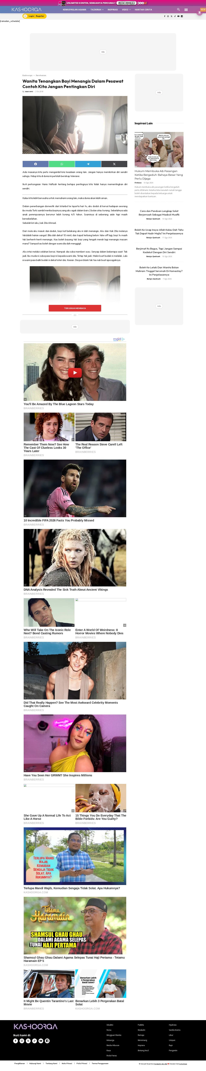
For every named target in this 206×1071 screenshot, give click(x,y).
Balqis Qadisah (153, 219)
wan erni (29, 91)
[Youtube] (178, 16)
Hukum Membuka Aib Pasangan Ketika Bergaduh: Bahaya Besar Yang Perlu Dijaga (159, 175)
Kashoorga (27, 75)
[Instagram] (168, 16)
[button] (178, 9)
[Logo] (26, 9)
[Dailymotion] (182, 16)
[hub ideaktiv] (186, 8)
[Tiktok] (175, 16)
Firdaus (138, 182)
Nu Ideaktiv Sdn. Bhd (160, 1064)
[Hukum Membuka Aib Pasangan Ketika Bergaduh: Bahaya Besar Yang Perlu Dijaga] (159, 149)
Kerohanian (41, 75)
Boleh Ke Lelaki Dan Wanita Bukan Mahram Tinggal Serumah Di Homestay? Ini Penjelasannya (159, 271)
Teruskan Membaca (75, 308)
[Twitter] (171, 16)
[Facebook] (164, 16)
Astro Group (183, 1064)
